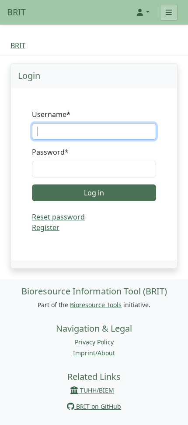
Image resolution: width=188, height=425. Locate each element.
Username (51, 114)
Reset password (58, 217)
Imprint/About (94, 353)
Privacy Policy (94, 342)
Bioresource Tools (96, 305)
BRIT (16, 12)
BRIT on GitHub (97, 406)
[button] (142, 12)
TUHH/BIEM (96, 390)
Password (50, 152)
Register (45, 227)
